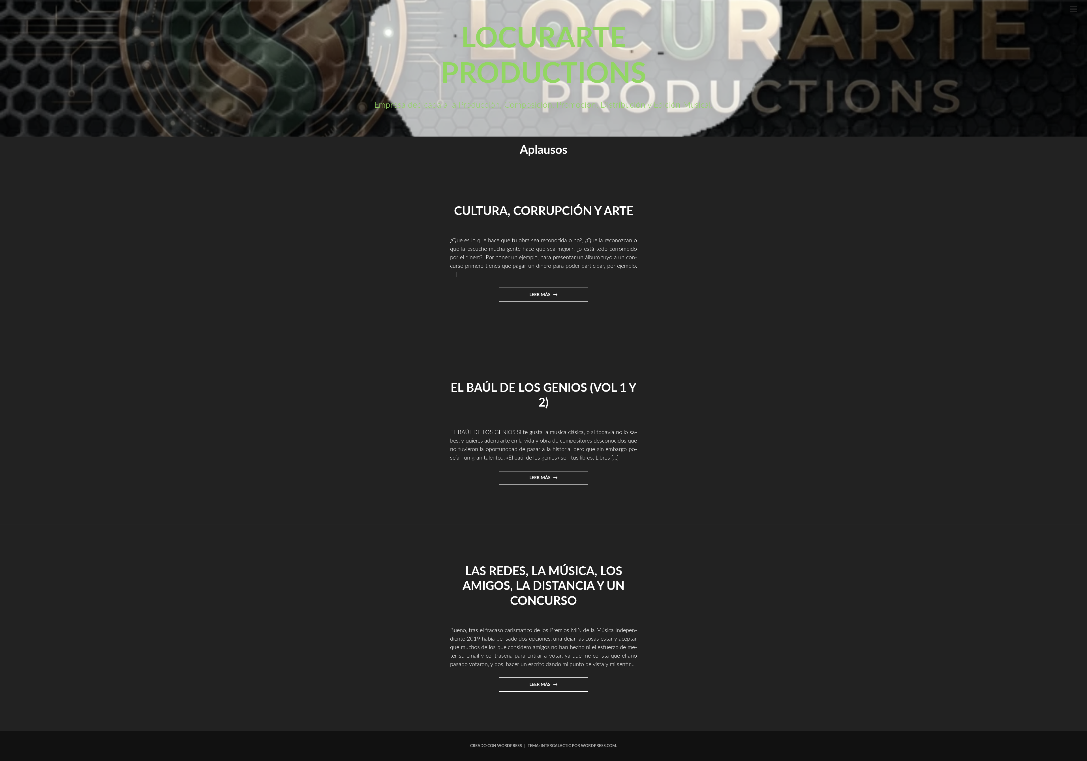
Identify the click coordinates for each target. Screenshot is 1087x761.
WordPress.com (598, 746)
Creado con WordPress (496, 746)
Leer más (547, 297)
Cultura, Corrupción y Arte (543, 211)
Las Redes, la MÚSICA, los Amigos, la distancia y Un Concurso (543, 586)
